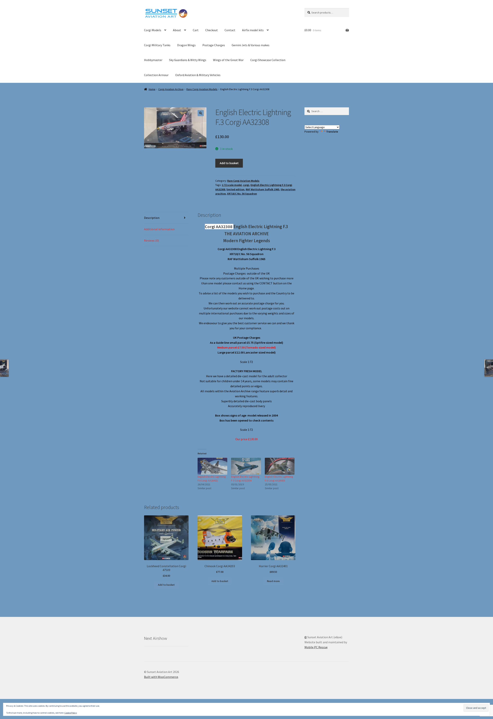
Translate (332, 131)
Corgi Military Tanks (157, 45)
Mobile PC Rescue (316, 647)
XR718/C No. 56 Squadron (242, 193)
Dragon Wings (186, 45)
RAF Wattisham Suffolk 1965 (262, 189)
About (177, 30)
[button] (201, 113)
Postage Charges (213, 45)
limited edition (235, 189)
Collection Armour (156, 75)
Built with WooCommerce (161, 677)
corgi (246, 185)
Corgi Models (152, 30)
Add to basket (229, 163)
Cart (196, 30)
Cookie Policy (70, 712)
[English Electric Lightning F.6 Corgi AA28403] (280, 466)
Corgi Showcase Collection (267, 60)
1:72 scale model (232, 185)
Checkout (211, 30)
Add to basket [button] (166, 584)
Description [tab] (151, 218)
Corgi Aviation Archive (171, 89)
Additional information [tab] (159, 229)
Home (152, 89)
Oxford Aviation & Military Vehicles (198, 75)
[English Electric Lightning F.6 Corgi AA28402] (212, 466)
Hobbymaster (153, 60)
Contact (230, 30)
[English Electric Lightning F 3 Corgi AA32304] (246, 466)
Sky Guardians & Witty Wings (187, 60)
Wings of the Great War (228, 60)
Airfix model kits (253, 30)
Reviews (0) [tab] (151, 240)
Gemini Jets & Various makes (250, 45)
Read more (273, 581)
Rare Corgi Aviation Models (201, 89)
